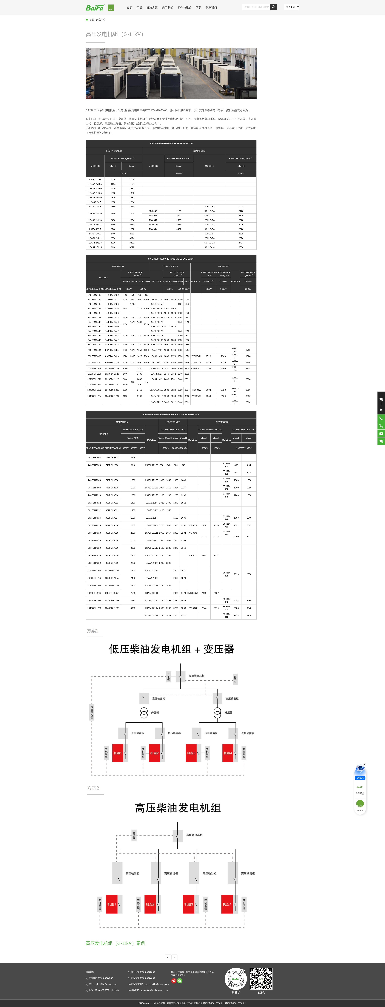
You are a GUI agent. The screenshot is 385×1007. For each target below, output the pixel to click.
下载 (199, 7)
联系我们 (211, 7)
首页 (130, 7)
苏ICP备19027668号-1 (214, 1003)
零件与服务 (184, 7)
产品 (139, 7)
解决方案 (152, 7)
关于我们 (167, 7)
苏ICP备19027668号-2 (235, 1003)
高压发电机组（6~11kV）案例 (115, 943)
